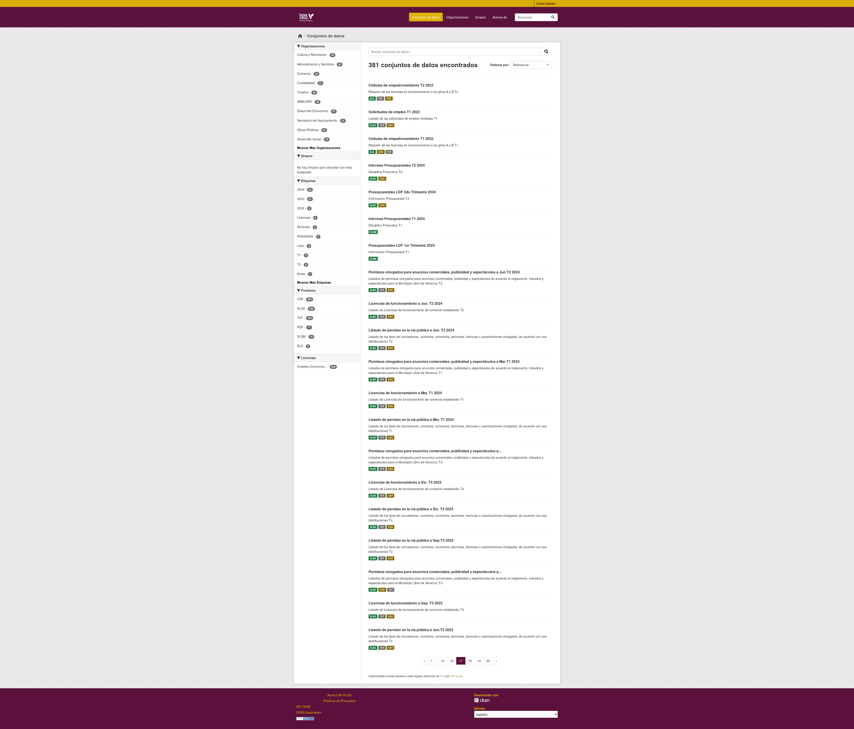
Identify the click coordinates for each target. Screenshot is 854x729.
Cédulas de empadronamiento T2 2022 (401, 85)
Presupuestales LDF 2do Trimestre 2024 (402, 191)
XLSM (373, 232)
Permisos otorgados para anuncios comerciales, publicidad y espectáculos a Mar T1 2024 (444, 361)
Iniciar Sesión (546, 3)
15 (442, 660)
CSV (389, 98)
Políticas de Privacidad (339, 701)
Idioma (479, 708)
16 (451, 660)
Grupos (480, 17)
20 (488, 660)
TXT (380, 98)
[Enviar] (552, 17)
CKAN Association (309, 712)
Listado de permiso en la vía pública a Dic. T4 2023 (411, 508)
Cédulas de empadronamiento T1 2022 (401, 138)
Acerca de (500, 17)
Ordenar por (499, 65)
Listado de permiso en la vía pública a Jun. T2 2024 (411, 330)
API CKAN (303, 706)
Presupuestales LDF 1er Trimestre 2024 (402, 245)
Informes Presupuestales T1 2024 (397, 218)
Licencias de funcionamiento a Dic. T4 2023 (405, 482)
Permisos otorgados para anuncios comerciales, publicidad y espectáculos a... (435, 450)
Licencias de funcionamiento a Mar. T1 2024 (405, 392)
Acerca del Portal (339, 695)
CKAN (481, 700)
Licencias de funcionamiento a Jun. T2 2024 (405, 303)
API (442, 676)
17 (461, 660)
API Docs (455, 676)
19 (479, 660)
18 (470, 660)
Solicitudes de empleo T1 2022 (394, 111)
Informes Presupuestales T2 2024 (397, 165)
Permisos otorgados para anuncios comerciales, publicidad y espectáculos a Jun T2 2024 (444, 272)
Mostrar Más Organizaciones (318, 147)
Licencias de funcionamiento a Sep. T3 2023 (406, 603)
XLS (372, 98)
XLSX (373, 125)
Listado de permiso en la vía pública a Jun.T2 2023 (411, 629)
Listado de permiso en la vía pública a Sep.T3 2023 (411, 540)
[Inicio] (300, 35)
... (436, 659)
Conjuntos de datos (425, 17)
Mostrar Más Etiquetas (314, 282)
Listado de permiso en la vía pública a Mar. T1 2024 (411, 419)
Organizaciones (457, 17)
